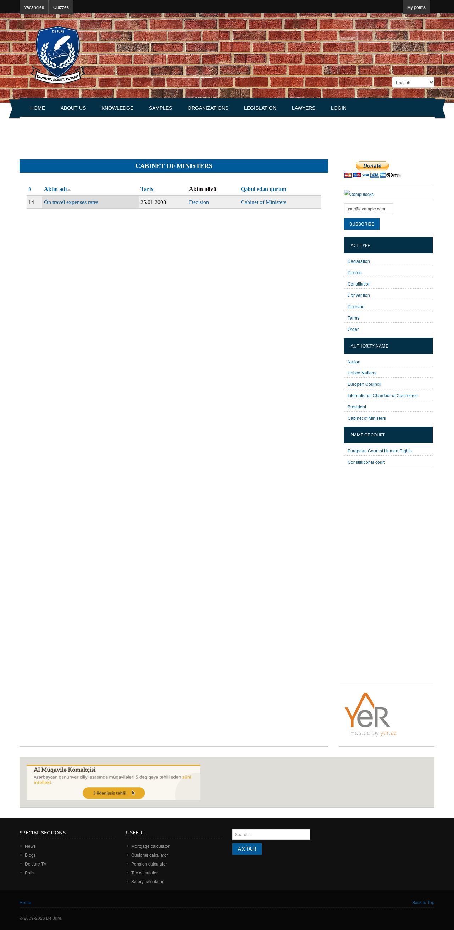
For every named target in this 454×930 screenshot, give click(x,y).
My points (416, 7)
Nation (354, 362)
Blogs (30, 855)
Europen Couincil (364, 384)
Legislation (260, 108)
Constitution (359, 284)
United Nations (362, 373)
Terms (353, 318)
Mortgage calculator (150, 846)
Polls (29, 872)
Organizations (208, 108)
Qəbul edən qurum (263, 189)
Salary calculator (147, 881)
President (357, 407)
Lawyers (303, 108)
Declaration (359, 261)
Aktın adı (55, 189)
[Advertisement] (149, 135)
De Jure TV (35, 864)
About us (73, 108)
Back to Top (423, 902)
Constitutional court (366, 462)
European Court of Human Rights (380, 450)
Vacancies (34, 7)
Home (37, 108)
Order (353, 329)
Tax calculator (144, 872)
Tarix (147, 189)
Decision (199, 202)
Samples (160, 108)
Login (339, 108)
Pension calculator (149, 864)
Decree (355, 272)
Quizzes (61, 7)
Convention (359, 295)
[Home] (58, 54)
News (30, 846)
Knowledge (117, 108)
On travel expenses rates (71, 202)
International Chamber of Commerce (383, 395)
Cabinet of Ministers (263, 202)
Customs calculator (149, 855)
